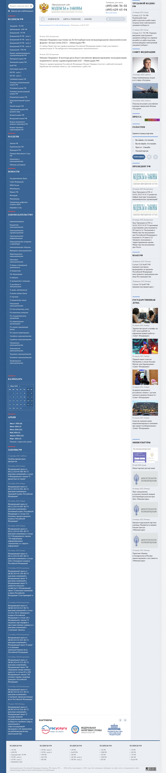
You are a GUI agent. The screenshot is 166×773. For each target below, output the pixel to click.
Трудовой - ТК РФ (16, 26)
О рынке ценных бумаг (18, 293)
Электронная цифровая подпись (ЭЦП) (18, 203)
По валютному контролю (19, 312)
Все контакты (111, 12)
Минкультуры (14, 199)
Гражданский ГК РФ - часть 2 (20, 39)
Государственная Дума (18, 178)
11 (24, 397)
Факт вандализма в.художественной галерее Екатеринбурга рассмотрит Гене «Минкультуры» (143, 495)
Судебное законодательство (20, 339)
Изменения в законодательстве (16, 160)
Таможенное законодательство (16, 344)
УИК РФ (104, 752)
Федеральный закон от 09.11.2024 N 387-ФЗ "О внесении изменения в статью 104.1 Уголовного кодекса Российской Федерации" (20, 558)
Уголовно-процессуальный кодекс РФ (20, 92)
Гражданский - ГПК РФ (18, 50)
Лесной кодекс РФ (17, 106)
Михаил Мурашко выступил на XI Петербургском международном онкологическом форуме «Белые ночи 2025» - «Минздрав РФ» (83, 41)
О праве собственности (18, 290)
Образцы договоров (17, 165)
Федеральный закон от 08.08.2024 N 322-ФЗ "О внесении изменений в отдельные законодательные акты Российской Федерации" (20, 694)
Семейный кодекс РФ (18, 79)
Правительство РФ (17, 147)
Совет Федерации (17, 182)
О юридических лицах (18, 300)
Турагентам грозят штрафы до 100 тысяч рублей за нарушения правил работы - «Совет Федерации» (145, 332)
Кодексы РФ (53, 19)
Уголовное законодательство (21, 357)
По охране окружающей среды (19, 328)
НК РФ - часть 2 (15, 76)
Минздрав (13, 195)
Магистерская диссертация (143, 468)
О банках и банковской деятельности (18, 266)
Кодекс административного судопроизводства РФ (20, 54)
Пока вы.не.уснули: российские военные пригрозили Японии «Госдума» (145, 106)
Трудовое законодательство (20, 354)
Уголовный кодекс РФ (18, 88)
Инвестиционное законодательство (16, 255)
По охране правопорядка (19, 333)
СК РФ (103, 750)
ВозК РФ (134, 760)
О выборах (14, 277)
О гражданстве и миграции (20, 281)
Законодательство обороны (20, 247)
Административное (17, 221)
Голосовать (139, 157)
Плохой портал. (142, 151)
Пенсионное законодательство (16, 304)
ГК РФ (133, 750)
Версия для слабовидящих (22, 11)
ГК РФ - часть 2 (16, 760)
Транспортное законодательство (16, 349)
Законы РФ (14, 143)
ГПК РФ (43, 755)
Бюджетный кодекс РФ (18, 97)
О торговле (14, 297)
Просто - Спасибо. (143, 147)
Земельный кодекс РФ (18, 62)
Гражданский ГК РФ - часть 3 (20, 43)
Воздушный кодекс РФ (18, 118)
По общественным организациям (17, 322)
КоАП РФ (13, 65)
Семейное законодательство (20, 336)
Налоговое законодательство (16, 261)
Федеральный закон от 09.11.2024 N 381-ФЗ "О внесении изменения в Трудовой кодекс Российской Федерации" (20, 491)
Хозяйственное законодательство (16, 362)
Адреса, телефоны (72, 19)
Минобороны (15, 189)
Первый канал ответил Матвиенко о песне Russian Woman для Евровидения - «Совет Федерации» (143, 363)
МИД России (14, 185)
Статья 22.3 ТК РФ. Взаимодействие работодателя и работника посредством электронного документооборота (144, 20)
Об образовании (16, 274)
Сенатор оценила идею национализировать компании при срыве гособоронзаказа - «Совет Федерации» (144, 424)
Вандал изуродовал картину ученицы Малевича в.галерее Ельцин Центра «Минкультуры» (144, 526)
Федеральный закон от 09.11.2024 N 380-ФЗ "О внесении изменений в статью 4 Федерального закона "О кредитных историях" (20, 474)
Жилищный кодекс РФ (18, 59)
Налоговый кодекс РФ (18, 69)
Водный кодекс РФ (17, 115)
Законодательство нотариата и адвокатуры (20, 243)
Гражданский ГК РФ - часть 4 (20, 46)
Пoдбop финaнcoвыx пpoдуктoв (17, 460)
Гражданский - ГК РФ (17, 33)
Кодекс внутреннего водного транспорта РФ (19, 123)
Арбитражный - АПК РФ (18, 29)
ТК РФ (13, 750)
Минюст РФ (14, 192)
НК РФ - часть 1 (15, 72)
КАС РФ (44, 757)
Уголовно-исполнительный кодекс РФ (19, 83)
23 (17, 404)
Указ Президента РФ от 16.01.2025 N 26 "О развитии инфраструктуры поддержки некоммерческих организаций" (145, 196)
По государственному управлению (18, 317)
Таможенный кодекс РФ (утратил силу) (19, 110)
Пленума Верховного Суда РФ (20, 154)
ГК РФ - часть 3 (46, 750)
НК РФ (73, 755)
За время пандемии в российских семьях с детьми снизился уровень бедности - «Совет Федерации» (144, 394)
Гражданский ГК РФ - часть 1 (20, 36)
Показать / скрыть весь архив (20, 442)
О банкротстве (15, 271)
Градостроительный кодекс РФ (20, 101)
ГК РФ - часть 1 (16, 757)
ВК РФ (133, 757)
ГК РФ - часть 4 (46, 752)
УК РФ (103, 755)
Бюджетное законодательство (16, 226)
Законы (88, 19)
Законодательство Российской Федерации (54, 25)
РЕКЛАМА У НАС (16, 208)
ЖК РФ (43, 760)
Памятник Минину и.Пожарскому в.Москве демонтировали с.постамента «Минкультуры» (144, 557)
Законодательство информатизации (16, 237)
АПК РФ (14, 752)
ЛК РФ (133, 752)
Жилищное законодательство (21, 251)
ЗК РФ (73, 750)
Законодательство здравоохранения (16, 231)
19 (28, 401)
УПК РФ (103, 757)
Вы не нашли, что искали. (145, 143)
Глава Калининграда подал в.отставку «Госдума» (143, 78)
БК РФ (103, 760)
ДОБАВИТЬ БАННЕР (152, 120)
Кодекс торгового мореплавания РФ (16, 128)
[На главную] (69, 8)
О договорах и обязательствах (15, 285)
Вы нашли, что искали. (144, 140)
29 (13, 408)
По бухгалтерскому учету (19, 309)
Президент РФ (15, 150)
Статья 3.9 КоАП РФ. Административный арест (143, 285)
